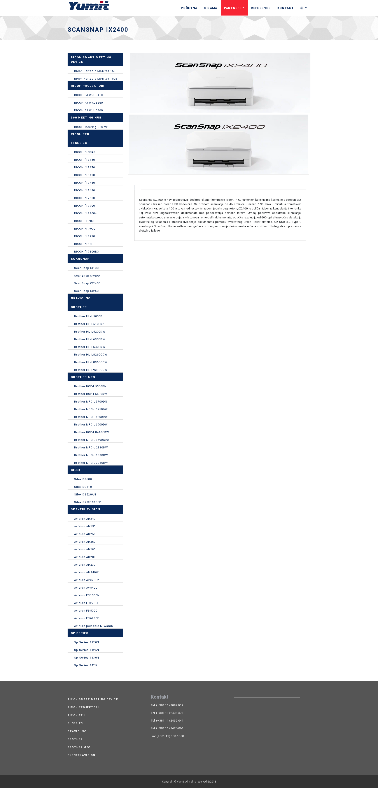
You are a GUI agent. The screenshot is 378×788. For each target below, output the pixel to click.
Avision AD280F (86, 557)
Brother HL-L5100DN (89, 324)
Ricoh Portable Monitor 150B (95, 78)
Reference (261, 8)
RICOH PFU (76, 715)
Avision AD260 (85, 541)
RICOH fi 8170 (84, 167)
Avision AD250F (86, 534)
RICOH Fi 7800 (85, 221)
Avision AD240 (85, 518)
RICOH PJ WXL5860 (88, 102)
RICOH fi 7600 (84, 198)
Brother (75, 739)
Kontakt (285, 8)
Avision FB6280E (86, 618)
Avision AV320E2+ (87, 580)
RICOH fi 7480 (84, 190)
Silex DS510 (83, 486)
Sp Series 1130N (86, 657)
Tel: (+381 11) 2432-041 (167, 720)
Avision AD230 (85, 564)
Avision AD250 (85, 526)
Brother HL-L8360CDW (90, 362)
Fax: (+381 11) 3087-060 (167, 736)
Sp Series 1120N (86, 642)
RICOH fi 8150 (84, 159)
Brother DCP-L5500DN (90, 386)
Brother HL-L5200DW (89, 331)
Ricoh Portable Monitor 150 (95, 71)
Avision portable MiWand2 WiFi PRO (94, 626)
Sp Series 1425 (85, 665)
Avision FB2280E (86, 603)
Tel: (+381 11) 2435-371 (167, 713)
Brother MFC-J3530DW (91, 455)
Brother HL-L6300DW (89, 339)
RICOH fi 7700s (85, 213)
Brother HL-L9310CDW (90, 369)
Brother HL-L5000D (88, 316)
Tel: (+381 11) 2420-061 (167, 728)
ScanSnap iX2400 (87, 283)
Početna (189, 8)
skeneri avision (81, 755)
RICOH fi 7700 (84, 205)
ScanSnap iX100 (86, 268)
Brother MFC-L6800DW (91, 416)
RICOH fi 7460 (84, 182)
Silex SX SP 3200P (87, 502)
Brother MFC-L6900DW (91, 424)
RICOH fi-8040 (84, 152)
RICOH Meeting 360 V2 (91, 127)
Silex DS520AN (85, 494)
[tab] (137, 187)
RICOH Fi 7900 (85, 228)
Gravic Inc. (78, 731)
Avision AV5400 (85, 587)
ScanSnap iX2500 (87, 291)
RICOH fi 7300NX (86, 251)
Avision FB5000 (85, 610)
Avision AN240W (86, 572)
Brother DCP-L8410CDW (91, 432)
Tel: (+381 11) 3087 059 (167, 705)
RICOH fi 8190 (84, 175)
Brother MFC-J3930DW (91, 462)
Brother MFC (79, 747)
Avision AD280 (85, 549)
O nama (210, 8)
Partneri (233, 8)
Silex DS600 (83, 479)
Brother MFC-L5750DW (91, 409)
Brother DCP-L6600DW (90, 394)
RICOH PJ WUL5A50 (88, 95)
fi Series (75, 723)
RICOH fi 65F (83, 244)
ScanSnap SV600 (87, 275)
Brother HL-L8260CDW (90, 354)
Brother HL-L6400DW (89, 347)
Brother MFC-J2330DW (91, 447)
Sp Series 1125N (86, 650)
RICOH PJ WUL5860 (88, 110)
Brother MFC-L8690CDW (92, 439)
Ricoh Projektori (83, 707)
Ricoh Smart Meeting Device (93, 699)
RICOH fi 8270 (84, 236)
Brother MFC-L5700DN (90, 401)
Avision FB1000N (87, 595)
